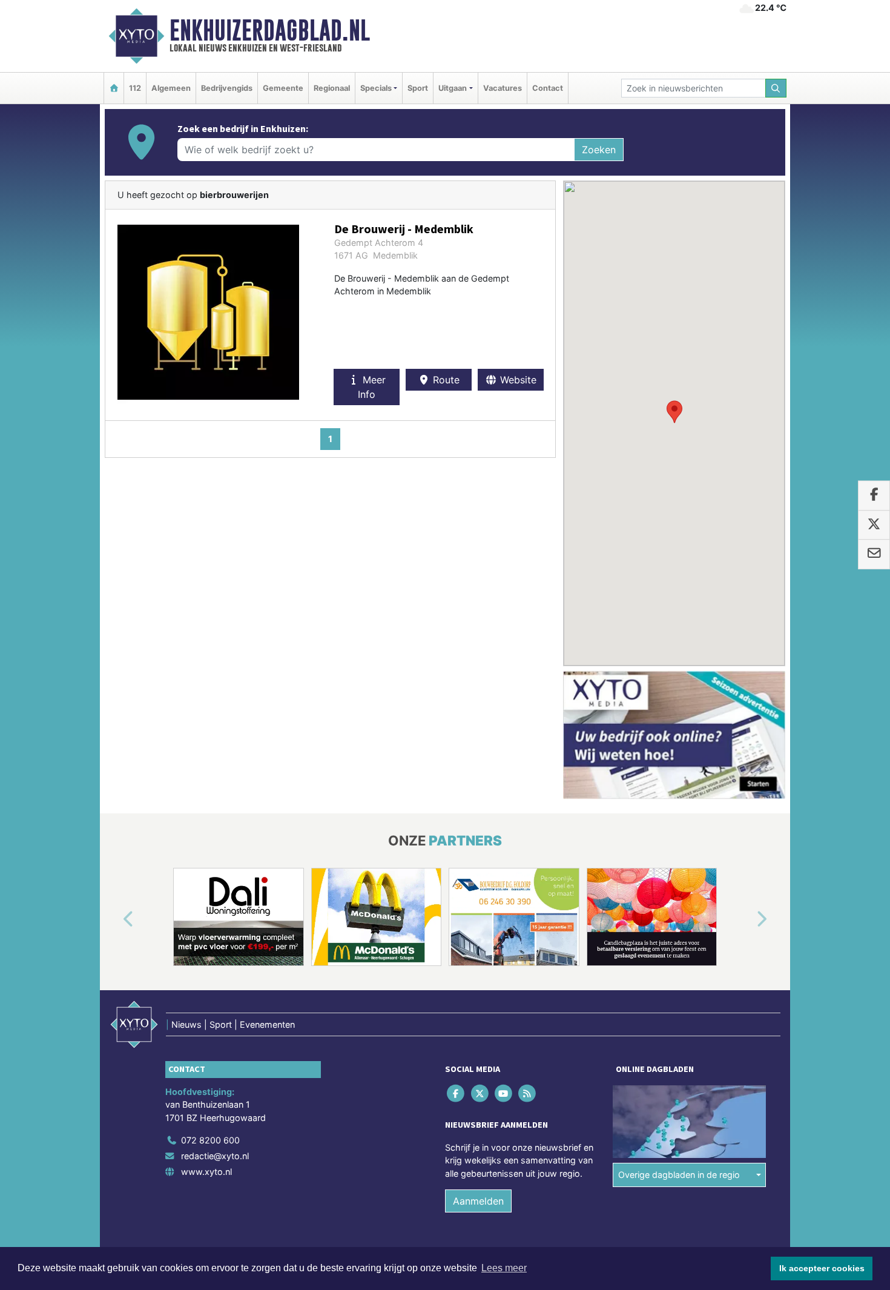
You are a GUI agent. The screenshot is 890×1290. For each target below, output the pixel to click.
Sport (417, 88)
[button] (674, 411)
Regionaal (332, 88)
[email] (874, 554)
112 (135, 88)
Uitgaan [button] (452, 88)
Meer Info (372, 387)
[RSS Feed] (528, 1093)
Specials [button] (376, 88)
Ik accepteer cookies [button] (822, 1268)
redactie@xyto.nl (215, 1156)
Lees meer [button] (504, 1268)
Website (516, 380)
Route (445, 380)
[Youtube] (504, 1093)
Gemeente (283, 88)
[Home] (114, 88)
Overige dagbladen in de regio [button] (679, 1174)
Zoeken (599, 150)
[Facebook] (457, 1093)
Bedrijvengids (226, 88)
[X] (480, 1093)
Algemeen (171, 88)
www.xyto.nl (206, 1171)
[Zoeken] (776, 88)
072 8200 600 (210, 1140)
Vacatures (502, 88)
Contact (547, 88)
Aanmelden (478, 1201)
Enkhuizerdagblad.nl (270, 30)
